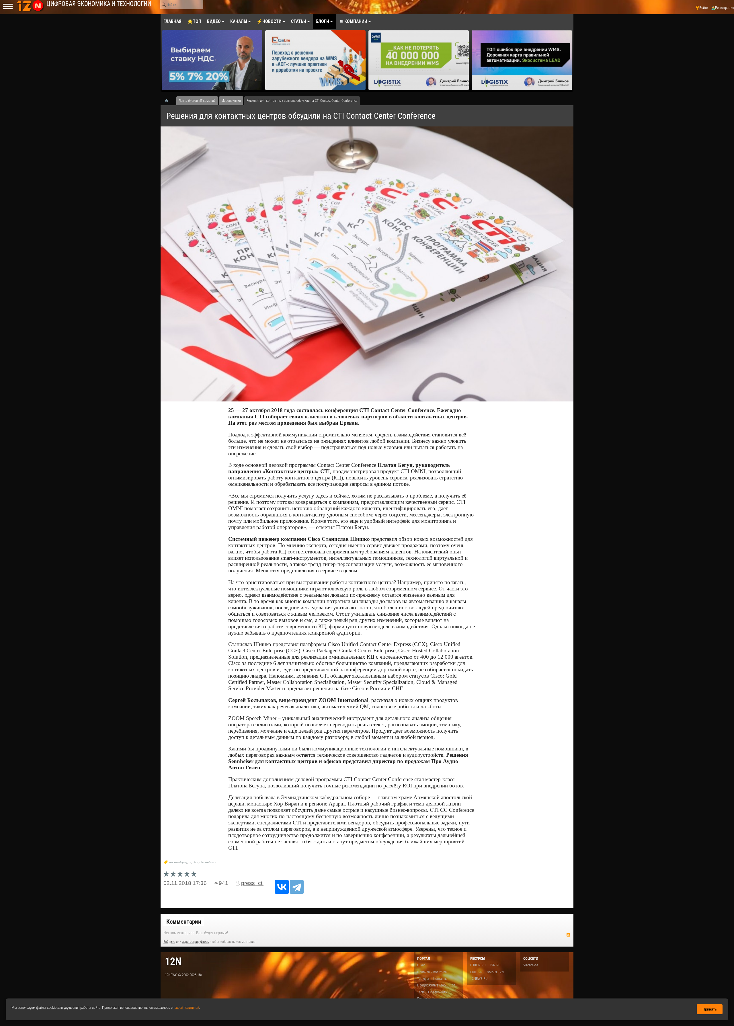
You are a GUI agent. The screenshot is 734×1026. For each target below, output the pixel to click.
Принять (709, 1009)
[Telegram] (297, 887)
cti (190, 862)
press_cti (252, 883)
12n (173, 961)
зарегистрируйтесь (195, 942)
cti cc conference (208, 862)
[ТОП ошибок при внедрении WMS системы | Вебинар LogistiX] (522, 60)
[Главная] (168, 100)
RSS (568, 935)
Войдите (169, 942)
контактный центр (178, 862)
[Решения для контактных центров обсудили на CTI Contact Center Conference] (367, 263)
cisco (195, 862)
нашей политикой (186, 1007)
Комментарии (183, 921)
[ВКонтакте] (282, 887)
